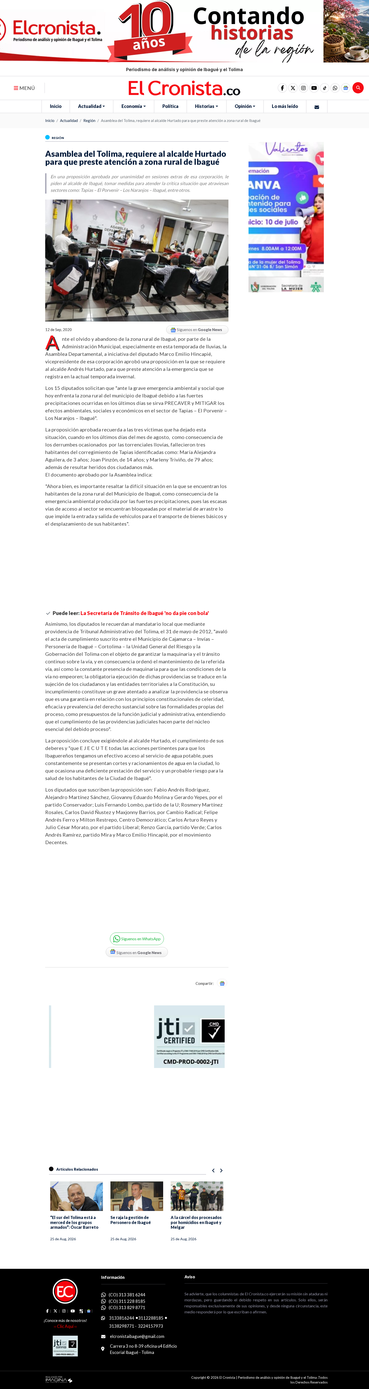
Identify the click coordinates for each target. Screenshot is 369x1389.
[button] (335, 88)
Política (170, 106)
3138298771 (121, 1326)
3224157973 (150, 1326)
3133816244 (121, 1318)
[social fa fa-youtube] (314, 88)
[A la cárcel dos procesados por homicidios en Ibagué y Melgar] (197, 1196)
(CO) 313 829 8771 (127, 1307)
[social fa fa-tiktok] (324, 88)
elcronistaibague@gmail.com (137, 1336)
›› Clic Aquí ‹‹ (65, 1326)
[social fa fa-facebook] (282, 88)
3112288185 (150, 1318)
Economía (131, 106)
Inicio (56, 106)
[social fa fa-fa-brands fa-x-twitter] (293, 88)
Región (89, 120)
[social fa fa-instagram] (303, 88)
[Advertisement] (136, 569)
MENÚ (26, 88)
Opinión (243, 106)
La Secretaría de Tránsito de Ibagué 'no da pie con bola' (145, 613)
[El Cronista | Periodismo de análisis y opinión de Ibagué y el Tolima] (184, 87)
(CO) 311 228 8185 (127, 1301)
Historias (204, 106)
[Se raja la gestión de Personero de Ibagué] (136, 1196)
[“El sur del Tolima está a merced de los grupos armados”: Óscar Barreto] (76, 1196)
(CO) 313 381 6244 (127, 1294)
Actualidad (89, 106)
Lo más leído (285, 106)
